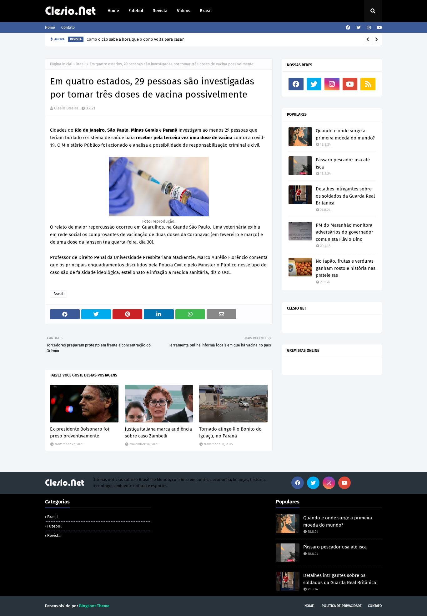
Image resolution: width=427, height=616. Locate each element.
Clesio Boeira (66, 108)
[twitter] (358, 27)
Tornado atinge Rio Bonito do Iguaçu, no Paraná (230, 432)
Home (50, 27)
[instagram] (368, 27)
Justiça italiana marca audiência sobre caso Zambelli (158, 432)
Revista (54, 535)
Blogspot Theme (94, 605)
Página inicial (61, 64)
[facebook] (348, 27)
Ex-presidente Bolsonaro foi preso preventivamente (79, 432)
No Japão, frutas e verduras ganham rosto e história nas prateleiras (345, 268)
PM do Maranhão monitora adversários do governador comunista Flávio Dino (344, 232)
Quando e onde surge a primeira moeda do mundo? (345, 134)
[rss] (367, 84)
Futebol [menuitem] (135, 10)
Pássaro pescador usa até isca (343, 163)
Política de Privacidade (342, 606)
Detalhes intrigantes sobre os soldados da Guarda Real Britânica (345, 196)
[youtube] (378, 27)
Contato (68, 27)
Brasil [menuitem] (206, 10)
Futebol (54, 526)
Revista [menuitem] (160, 10)
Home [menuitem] (113, 10)
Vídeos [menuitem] (183, 10)
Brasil (81, 64)
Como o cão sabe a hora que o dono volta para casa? (135, 39)
